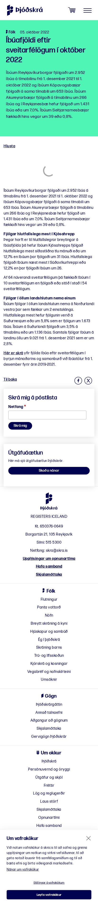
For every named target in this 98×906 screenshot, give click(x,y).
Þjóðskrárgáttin (49, 704)
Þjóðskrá (49, 761)
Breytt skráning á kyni (49, 623)
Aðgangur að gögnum (49, 720)
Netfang (17, 407)
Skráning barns (49, 647)
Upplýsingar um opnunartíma (49, 558)
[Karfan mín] (71, 10)
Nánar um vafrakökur (23, 870)
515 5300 (53, 542)
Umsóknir (49, 679)
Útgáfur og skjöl (49, 777)
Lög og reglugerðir (49, 793)
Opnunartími (49, 817)
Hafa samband (49, 566)
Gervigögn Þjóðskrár (49, 736)
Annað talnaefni (49, 712)
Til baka (10, 379)
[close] (88, 838)
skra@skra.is (57, 550)
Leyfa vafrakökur (49, 895)
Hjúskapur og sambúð (49, 631)
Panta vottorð (49, 607)
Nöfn (49, 615)
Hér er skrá (13, 353)
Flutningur (49, 599)
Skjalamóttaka (49, 574)
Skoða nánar (49, 471)
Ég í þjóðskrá (49, 640)
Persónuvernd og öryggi (49, 769)
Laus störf (49, 801)
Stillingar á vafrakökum (49, 883)
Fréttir (49, 785)
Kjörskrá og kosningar (49, 664)
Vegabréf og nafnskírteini (49, 672)
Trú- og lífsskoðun (49, 655)
